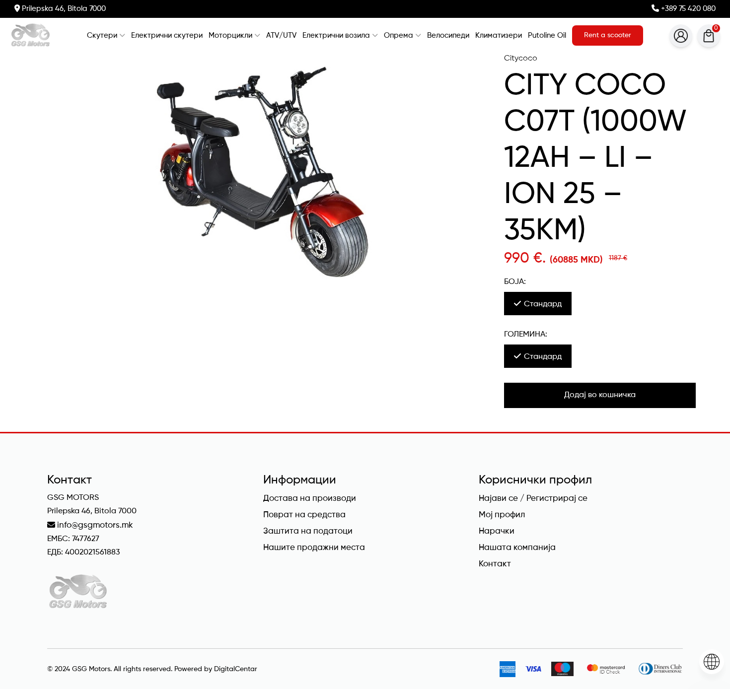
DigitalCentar (235, 669)
